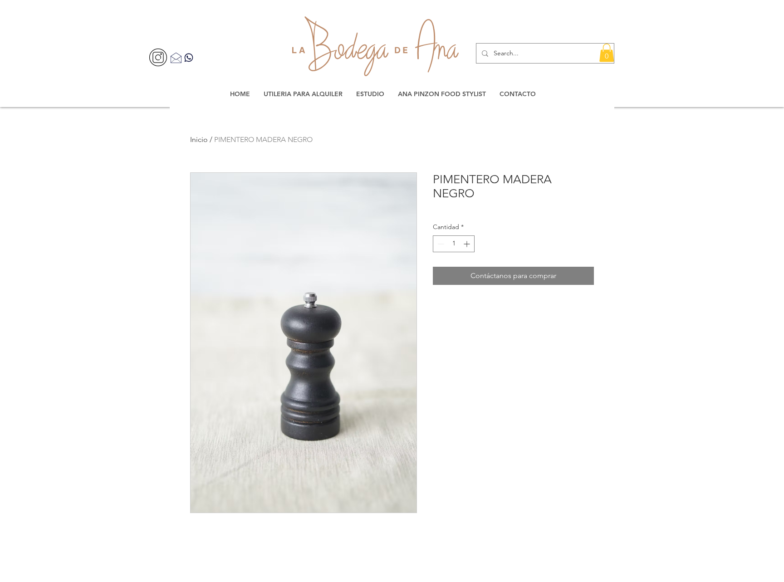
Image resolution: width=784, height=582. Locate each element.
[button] (606, 53)
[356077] (158, 57)
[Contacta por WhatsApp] (188, 57)
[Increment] (467, 244)
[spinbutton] (454, 244)
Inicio (199, 139)
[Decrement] (440, 244)
